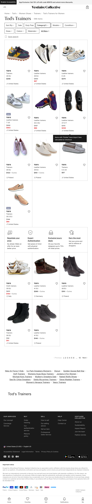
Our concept (8, 420)
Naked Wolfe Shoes (68, 376)
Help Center (62, 420)
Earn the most (75, 238)
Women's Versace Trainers (38, 382)
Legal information (28, 452)
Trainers (37, 13)
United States (23, 490)
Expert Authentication (34, 239)
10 (80, 357)
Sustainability (80, 425)
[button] (87, 7)
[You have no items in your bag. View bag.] (87, 7)
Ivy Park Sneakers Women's (39, 371)
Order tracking (27, 421)
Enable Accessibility (8, 2)
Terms (37, 452)
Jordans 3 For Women (66, 373)
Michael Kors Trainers (22, 376)
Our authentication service (29, 428)
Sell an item (45, 429)
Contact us (62, 423)
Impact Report (80, 428)
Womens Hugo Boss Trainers (41, 373)
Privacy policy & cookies (49, 452)
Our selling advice (45, 424)
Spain (37, 490)
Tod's (14, 13)
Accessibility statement (12, 452)
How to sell (45, 420)
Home (6, 13)
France (5, 490)
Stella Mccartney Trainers (45, 379)
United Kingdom (13, 490)
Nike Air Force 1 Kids (14, 371)
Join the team (80, 431)
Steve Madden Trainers (69, 379)
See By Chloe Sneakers (20, 379)
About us (78, 422)
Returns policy (27, 435)
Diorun (57, 371)
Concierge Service (7, 424)
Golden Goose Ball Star (73, 371)
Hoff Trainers (19, 373)
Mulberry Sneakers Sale (45, 376)
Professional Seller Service (46, 433)
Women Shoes (25, 13)
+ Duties (14, 173)
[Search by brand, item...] (4, 7)
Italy (42, 490)
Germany (31, 490)
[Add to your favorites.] (29, 71)
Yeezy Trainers (59, 382)
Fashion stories (80, 435)
